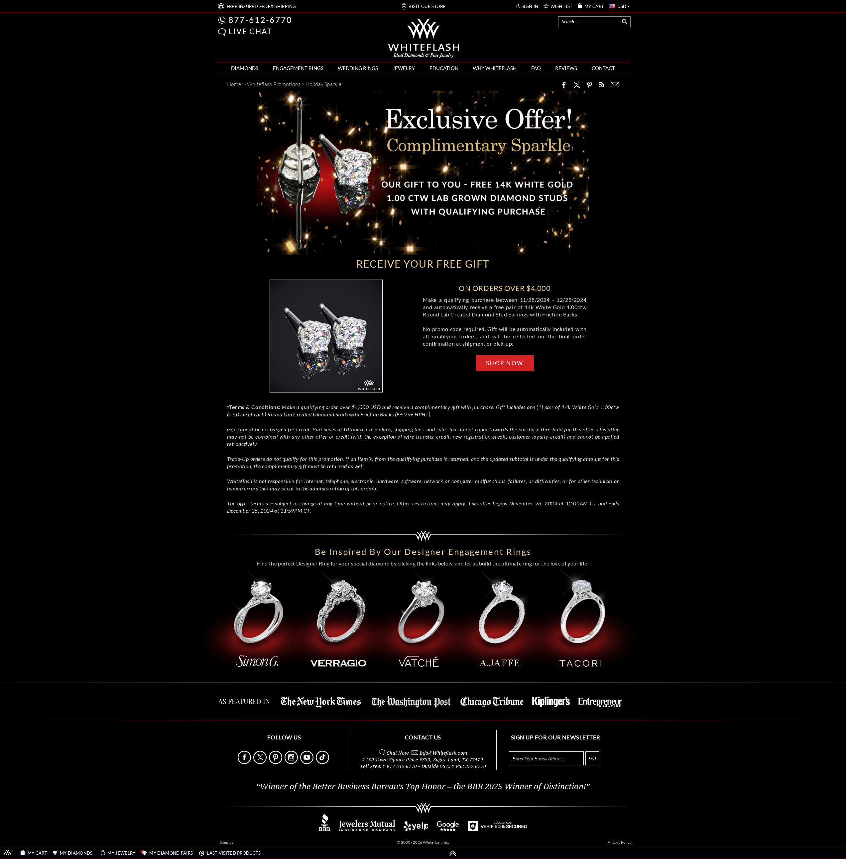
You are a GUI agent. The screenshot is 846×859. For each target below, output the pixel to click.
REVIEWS (566, 68)
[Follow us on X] (260, 762)
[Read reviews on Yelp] (416, 829)
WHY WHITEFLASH (495, 68)
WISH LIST (561, 6)
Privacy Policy (619, 842)
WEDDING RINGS (358, 68)
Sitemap (227, 842)
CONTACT (603, 68)
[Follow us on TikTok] (323, 762)
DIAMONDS (244, 68)
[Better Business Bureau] (325, 829)
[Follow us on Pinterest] (276, 762)
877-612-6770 (260, 20)
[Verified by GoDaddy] (497, 829)
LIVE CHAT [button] (250, 31)
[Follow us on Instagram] (292, 762)
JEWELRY (404, 68)
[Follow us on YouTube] (307, 762)
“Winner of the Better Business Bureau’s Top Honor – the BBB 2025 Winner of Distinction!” (423, 786)
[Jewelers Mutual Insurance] (367, 829)
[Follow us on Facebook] (245, 762)
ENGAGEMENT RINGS (298, 68)
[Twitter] (577, 84)
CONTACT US (423, 737)
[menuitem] (244, 68)
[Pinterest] (589, 84)
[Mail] (615, 84)
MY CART (594, 6)
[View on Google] (448, 829)
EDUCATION (443, 68)
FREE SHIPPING (261, 6)
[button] (222, 32)
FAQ (536, 68)
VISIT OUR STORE (427, 6)
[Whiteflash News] (601, 84)
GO (592, 758)
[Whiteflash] (423, 38)
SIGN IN (530, 6)
